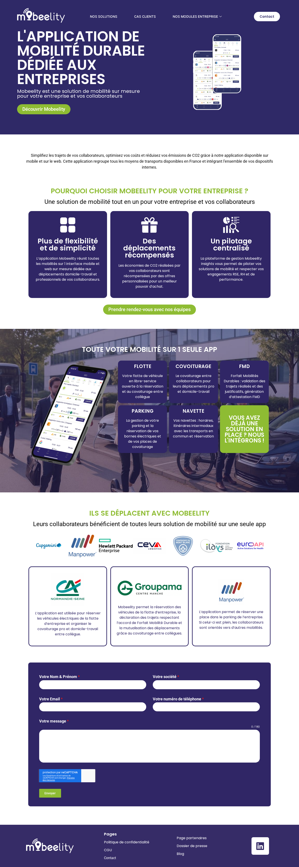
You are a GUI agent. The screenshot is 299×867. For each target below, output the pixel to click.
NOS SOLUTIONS (103, 16)
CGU (108, 850)
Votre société (166, 676)
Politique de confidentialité (126, 842)
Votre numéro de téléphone (178, 699)
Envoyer (50, 793)
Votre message (54, 721)
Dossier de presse (192, 845)
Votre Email (51, 699)
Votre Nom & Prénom (59, 676)
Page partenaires (192, 838)
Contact (110, 858)
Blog (180, 853)
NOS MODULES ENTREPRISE (195, 16)
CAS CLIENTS (145, 16)
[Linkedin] (260, 846)
